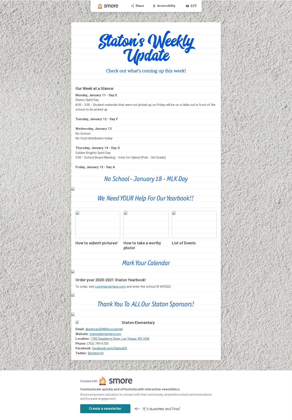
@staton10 (95, 353)
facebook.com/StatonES (109, 348)
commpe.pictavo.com (110, 287)
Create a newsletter (105, 409)
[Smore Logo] (108, 6)
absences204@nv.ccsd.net (104, 329)
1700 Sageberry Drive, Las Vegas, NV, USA (119, 339)
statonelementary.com (105, 334)
